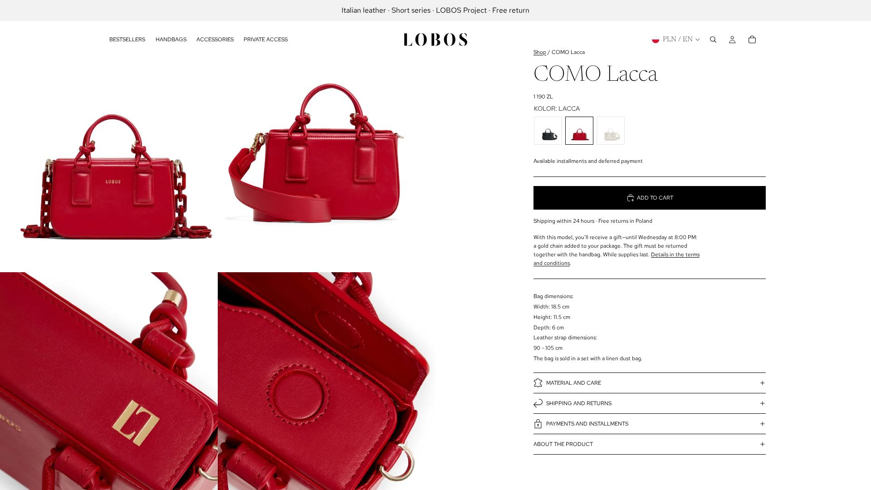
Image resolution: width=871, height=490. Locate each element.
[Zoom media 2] (327, 136)
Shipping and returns (579, 403)
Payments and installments (587, 423)
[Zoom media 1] (109, 136)
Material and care (573, 383)
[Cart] (752, 39)
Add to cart (655, 197)
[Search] (713, 39)
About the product (563, 444)
